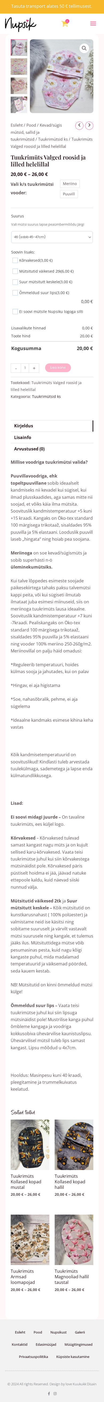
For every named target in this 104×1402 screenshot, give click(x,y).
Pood (31, 125)
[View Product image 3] (19, 85)
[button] (93, 23)
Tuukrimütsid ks (53, 139)
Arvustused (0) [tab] (29, 449)
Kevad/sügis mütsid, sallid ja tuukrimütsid (36, 132)
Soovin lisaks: (23, 252)
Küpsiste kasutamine (72, 1356)
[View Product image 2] (19, 66)
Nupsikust (58, 1332)
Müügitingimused (79, 1344)
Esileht (17, 125)
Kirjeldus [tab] (23, 426)
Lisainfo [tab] (22, 437)
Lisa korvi (58, 367)
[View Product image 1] (19, 47)
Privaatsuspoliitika (33, 1356)
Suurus (17, 215)
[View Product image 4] (19, 104)
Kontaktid (19, 1344)
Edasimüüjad (46, 1344)
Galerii (80, 1332)
